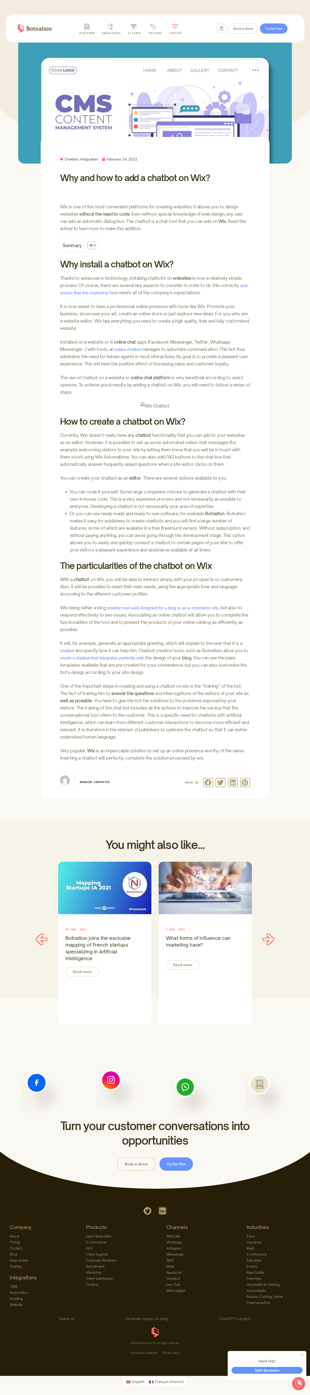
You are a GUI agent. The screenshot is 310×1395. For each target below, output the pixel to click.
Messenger (175, 1254)
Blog (13, 1254)
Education (254, 1260)
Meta (170, 1266)
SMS (170, 1260)
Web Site (173, 1236)
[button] (208, 782)
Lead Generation (98, 1236)
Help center (19, 1260)
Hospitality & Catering (263, 1284)
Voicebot (173, 1278)
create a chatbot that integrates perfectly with (102, 658)
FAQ (89, 1248)
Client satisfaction (99, 1278)
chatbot (67, 651)
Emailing (16, 1299)
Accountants (256, 1291)
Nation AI (66, 1318)
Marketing (93, 1272)
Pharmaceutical (258, 1303)
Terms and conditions (143, 1353)
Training (15, 1266)
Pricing (15, 1242)
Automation (18, 1292)
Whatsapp (174, 1242)
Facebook (174, 1272)
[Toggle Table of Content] (89, 245)
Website (16, 1305)
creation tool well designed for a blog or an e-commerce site (162, 608)
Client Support (97, 1254)
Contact (16, 1248)
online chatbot (128, 349)
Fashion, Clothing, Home (265, 1297)
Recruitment (95, 1266)
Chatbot (71, 159)
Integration (89, 159)
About (14, 1236)
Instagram (174, 1248)
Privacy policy (171, 1353)
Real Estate (255, 1272)
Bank (250, 1248)
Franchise (254, 1278)
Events (252, 1266)
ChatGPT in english (235, 1318)
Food (251, 1236)
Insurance (254, 1242)
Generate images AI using (147, 1318)
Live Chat (173, 1284)
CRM (13, 1286)
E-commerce (96, 1242)
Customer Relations (101, 1260)
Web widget (175, 1291)
